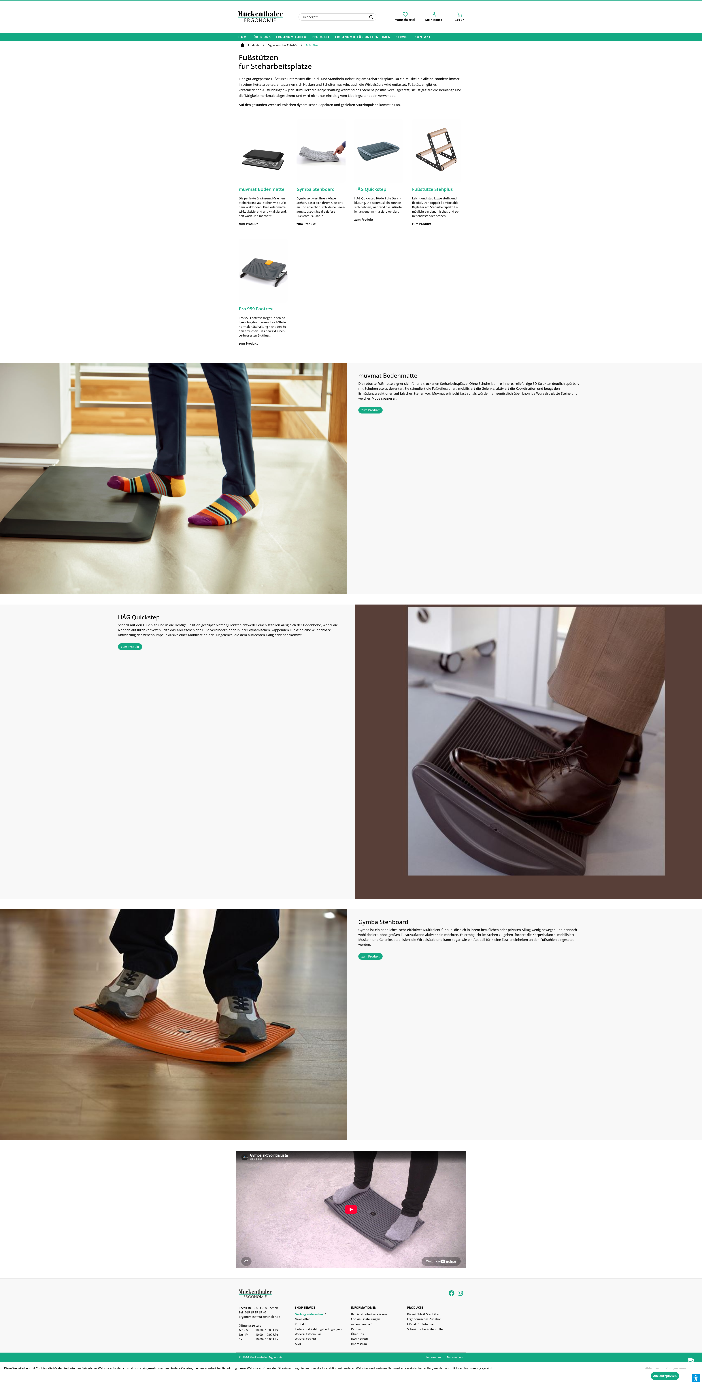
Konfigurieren (676, 1368)
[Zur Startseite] (242, 45)
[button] (696, 1378)
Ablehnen (652, 1368)
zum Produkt (370, 410)
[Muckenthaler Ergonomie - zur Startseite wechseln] (260, 16)
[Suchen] (371, 17)
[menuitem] (337, 17)
